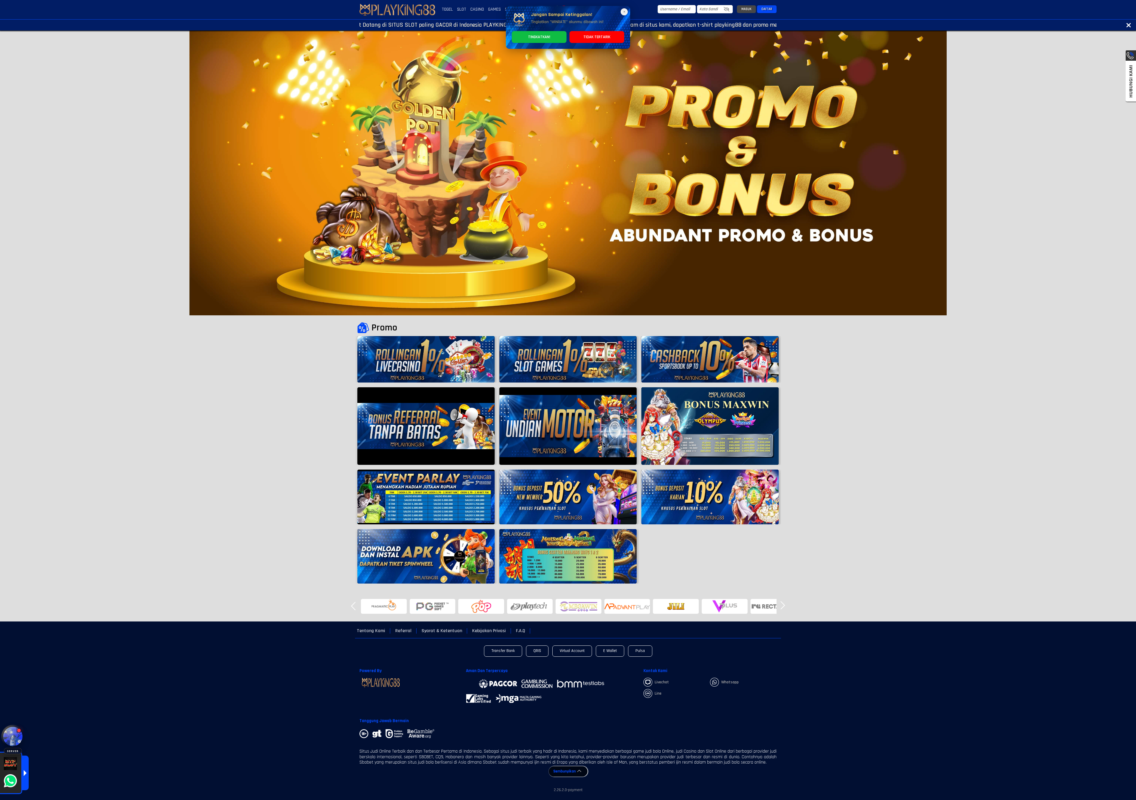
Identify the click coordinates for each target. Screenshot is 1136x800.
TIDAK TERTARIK (596, 37)
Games (494, 9)
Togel (447, 9)
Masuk (746, 9)
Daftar (766, 9)
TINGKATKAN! (539, 37)
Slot (461, 9)
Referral (403, 631)
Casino (477, 9)
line (658, 693)
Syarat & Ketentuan (442, 631)
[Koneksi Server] (12, 736)
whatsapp (730, 682)
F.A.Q (520, 631)
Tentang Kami (371, 631)
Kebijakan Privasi (489, 631)
